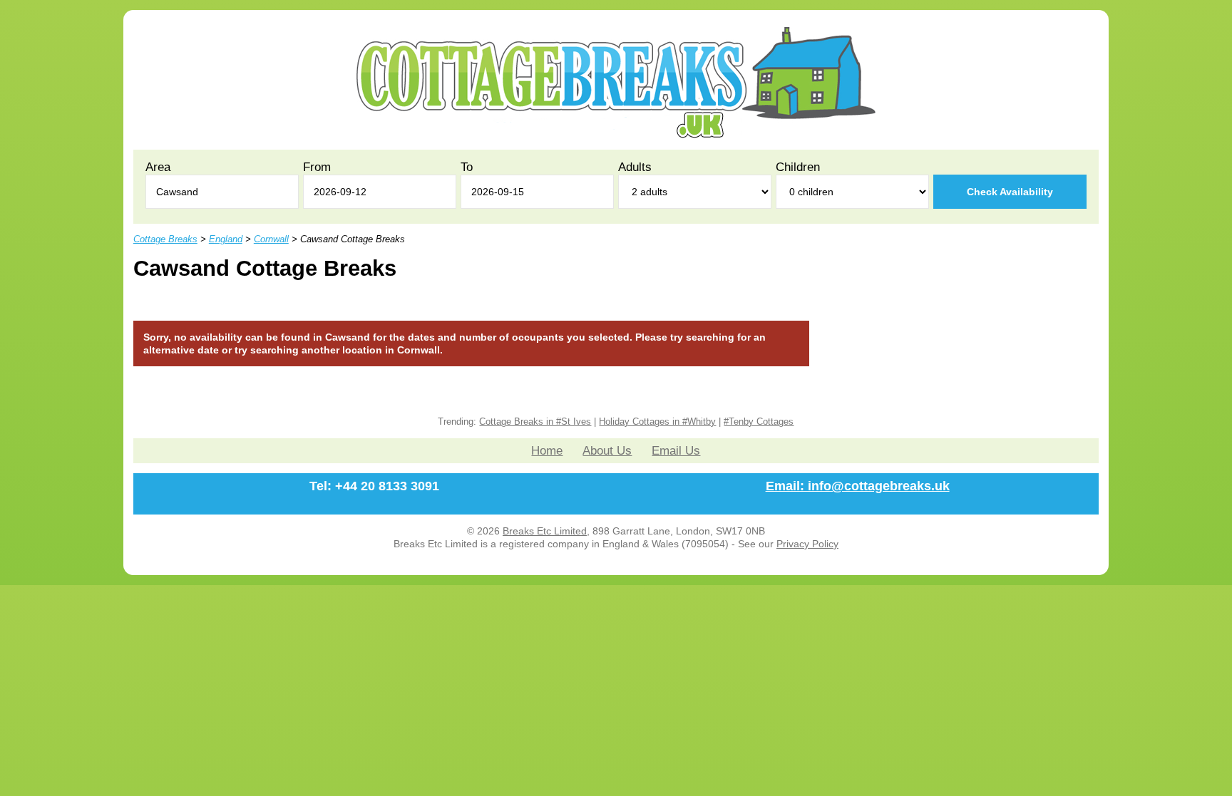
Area (157, 167)
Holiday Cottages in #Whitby (657, 422)
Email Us (676, 451)
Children (798, 167)
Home (547, 451)
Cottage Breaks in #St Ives (535, 422)
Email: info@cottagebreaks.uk (858, 486)
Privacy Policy (807, 543)
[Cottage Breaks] (616, 134)
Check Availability (1010, 191)
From (317, 167)
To (467, 167)
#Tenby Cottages (759, 422)
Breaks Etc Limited (545, 531)
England (225, 239)
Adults (635, 167)
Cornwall (271, 239)
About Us (607, 451)
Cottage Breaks (165, 239)
